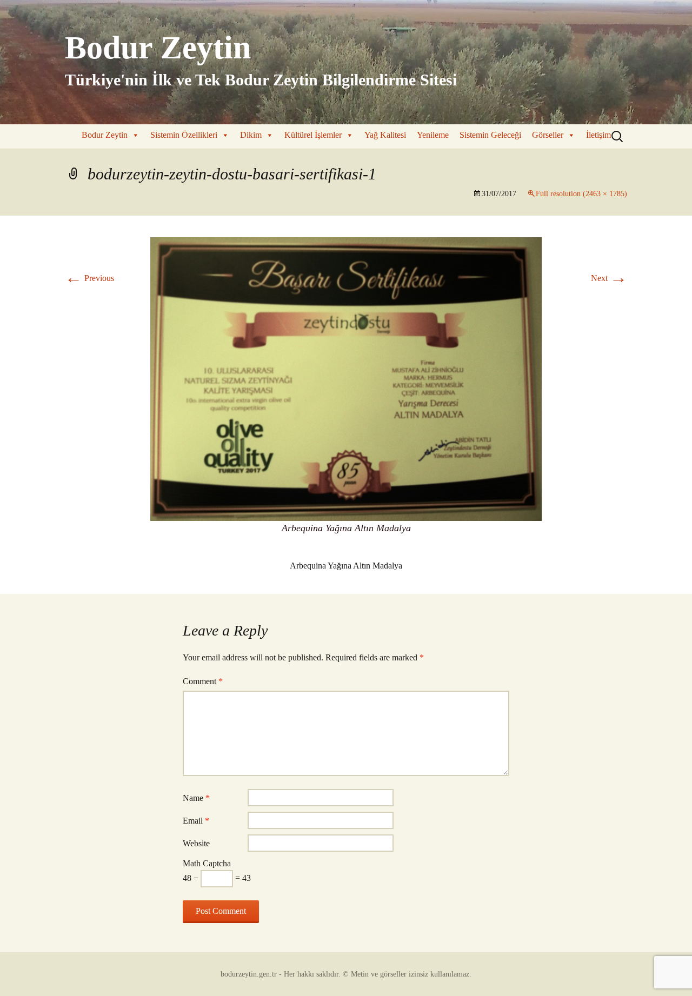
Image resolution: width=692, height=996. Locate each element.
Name (196, 798)
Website (196, 843)
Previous (89, 278)
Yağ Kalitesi (385, 134)
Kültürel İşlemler (313, 134)
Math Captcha (207, 863)
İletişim (598, 134)
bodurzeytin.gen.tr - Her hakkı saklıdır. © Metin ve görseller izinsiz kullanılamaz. (346, 974)
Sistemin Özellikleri (183, 134)
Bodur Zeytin (105, 134)
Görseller (547, 134)
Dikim (251, 134)
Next (609, 278)
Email (196, 820)
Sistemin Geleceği (490, 134)
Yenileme (433, 134)
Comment (203, 681)
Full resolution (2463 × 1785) (581, 194)
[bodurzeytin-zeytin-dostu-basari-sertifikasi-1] (346, 378)
